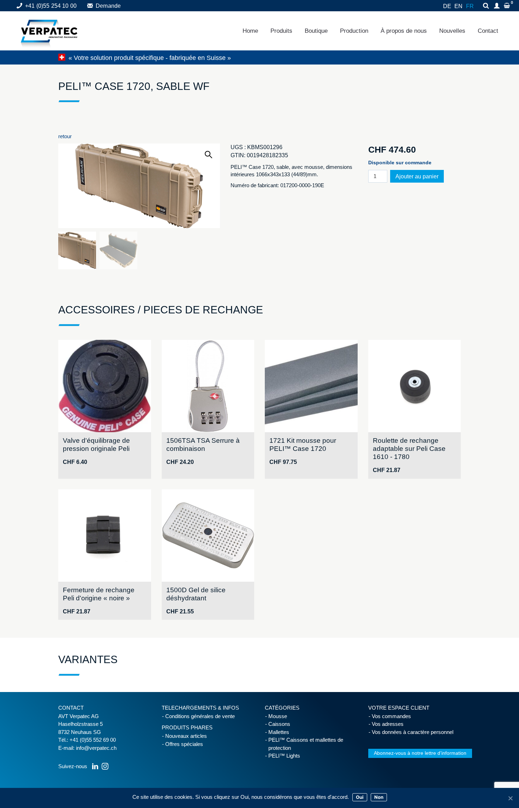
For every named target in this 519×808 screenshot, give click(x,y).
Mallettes (278, 732)
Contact (488, 30)
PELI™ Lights (284, 756)
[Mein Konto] (497, 6)
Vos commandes (391, 716)
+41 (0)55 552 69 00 (93, 740)
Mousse (277, 716)
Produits (281, 30)
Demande (108, 6)
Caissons (279, 724)
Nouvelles (452, 30)
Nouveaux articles (186, 736)
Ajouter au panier (417, 176)
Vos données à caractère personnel (412, 732)
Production (354, 30)
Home (250, 30)
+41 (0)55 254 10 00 (51, 6)
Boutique (316, 30)
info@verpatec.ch (96, 748)
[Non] (510, 798)
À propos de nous (404, 30)
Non (378, 797)
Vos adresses (388, 724)
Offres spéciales (184, 744)
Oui (360, 797)
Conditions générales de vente (200, 716)
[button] (208, 154)
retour (65, 136)
